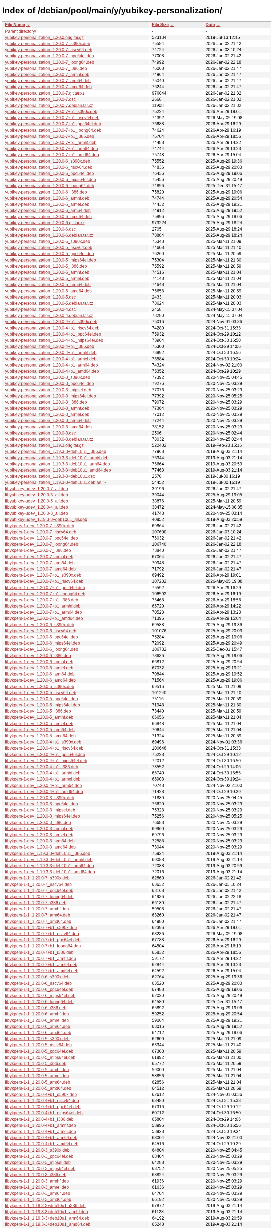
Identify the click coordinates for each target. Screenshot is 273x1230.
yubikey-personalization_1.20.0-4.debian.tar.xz (49, 315)
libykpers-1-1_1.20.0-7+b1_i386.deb (39, 952)
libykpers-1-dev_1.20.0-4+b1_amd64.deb (44, 791)
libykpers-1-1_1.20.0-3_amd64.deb (38, 1199)
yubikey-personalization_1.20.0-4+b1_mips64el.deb (54, 340)
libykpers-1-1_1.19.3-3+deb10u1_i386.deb (45, 1205)
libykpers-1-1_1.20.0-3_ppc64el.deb (39, 1156)
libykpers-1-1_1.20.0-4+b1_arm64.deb (41, 1137)
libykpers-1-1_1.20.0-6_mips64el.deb (40, 995)
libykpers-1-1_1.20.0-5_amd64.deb (38, 1088)
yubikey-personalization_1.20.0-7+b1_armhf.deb (51, 142)
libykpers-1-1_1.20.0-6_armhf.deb (37, 1014)
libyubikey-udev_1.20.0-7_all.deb (36, 489)
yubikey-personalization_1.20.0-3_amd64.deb (48, 427)
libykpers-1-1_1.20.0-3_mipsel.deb (38, 1162)
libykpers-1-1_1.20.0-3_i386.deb (35, 1174)
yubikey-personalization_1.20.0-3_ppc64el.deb (49, 383)
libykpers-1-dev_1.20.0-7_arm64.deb (40, 563)
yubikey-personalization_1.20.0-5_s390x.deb (47, 241)
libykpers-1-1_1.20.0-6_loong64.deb (39, 1001)
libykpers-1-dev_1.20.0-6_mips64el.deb (42, 643)
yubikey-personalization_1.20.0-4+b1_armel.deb (51, 359)
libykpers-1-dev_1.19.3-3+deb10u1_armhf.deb (49, 859)
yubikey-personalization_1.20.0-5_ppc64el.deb (49, 253)
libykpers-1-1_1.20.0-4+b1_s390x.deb (41, 1094)
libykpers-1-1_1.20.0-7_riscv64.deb (38, 884)
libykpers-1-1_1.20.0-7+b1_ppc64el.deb (43, 940)
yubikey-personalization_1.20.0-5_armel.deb (47, 278)
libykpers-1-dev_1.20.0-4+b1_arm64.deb (43, 785)
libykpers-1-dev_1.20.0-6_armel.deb (39, 668)
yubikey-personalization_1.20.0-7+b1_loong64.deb (53, 130)
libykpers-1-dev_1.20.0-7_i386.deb (38, 550)
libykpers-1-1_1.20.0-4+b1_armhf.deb (40, 1125)
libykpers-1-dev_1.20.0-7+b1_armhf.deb (43, 606)
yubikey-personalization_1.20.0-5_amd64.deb (48, 291)
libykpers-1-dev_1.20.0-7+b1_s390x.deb (43, 575)
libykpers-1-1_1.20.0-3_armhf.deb (37, 1181)
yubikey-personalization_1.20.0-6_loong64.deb (49, 185)
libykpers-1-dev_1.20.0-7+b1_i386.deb (41, 600)
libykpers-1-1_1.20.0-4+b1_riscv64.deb (42, 1100)
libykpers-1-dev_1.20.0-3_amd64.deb (40, 847)
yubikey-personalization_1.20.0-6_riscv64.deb (48, 167)
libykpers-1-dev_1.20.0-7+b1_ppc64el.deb (45, 587)
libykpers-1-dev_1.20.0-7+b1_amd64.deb (44, 618)
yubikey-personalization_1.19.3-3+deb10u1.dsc (50, 476)
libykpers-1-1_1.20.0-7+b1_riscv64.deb (42, 933)
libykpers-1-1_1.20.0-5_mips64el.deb (40, 1057)
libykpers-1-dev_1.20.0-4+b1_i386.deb (41, 767)
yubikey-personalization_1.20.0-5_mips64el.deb (50, 260)
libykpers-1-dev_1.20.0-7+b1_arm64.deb (43, 612)
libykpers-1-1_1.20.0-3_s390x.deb (37, 1150)
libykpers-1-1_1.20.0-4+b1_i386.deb (39, 1119)
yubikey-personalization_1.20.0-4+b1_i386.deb (49, 346)
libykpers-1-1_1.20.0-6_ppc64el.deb (39, 989)
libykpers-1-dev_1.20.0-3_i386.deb (38, 822)
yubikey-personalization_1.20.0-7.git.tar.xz (45, 93)
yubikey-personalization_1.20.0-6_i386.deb (46, 192)
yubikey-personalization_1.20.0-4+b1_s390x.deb (51, 321)
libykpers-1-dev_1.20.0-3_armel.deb (39, 835)
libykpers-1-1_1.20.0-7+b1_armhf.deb (40, 958)
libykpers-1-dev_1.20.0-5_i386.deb (38, 711)
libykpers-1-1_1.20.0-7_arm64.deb (37, 915)
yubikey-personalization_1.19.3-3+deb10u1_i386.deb (55, 451)
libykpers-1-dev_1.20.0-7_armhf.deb (39, 556)
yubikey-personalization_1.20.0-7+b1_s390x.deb (51, 111)
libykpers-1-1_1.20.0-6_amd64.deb (38, 1032)
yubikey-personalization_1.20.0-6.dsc (40, 229)
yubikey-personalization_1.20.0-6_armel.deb (47, 204)
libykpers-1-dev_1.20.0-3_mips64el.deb (42, 816)
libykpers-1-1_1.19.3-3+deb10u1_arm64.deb (47, 1218)
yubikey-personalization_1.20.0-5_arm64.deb (48, 284)
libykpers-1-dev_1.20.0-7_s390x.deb (39, 526)
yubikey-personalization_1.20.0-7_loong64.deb (49, 62)
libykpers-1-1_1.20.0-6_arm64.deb (37, 1026)
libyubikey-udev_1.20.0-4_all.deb (36, 507)
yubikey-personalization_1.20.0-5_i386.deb (46, 266)
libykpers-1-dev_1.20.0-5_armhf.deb (39, 717)
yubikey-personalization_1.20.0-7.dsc (40, 99)
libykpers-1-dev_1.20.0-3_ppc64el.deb (41, 804)
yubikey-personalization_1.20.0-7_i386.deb (46, 68)
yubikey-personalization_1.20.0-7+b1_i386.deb (49, 136)
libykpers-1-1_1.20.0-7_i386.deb (35, 903)
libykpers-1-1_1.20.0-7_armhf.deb (37, 909)
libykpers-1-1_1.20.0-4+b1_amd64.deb (41, 1143)
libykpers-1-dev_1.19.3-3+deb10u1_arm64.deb (49, 865)
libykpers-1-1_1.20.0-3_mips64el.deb (40, 1168)
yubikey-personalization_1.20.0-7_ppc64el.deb (49, 56)
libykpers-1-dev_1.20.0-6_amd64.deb (40, 680)
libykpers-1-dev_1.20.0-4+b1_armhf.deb (43, 773)
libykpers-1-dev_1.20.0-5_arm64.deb (40, 729)
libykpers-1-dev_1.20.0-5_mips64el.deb (42, 705)
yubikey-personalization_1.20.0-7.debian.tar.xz (49, 105)
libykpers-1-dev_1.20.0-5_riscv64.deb (40, 692)
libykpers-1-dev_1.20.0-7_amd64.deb (40, 569)
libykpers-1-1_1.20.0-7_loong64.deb (39, 896)
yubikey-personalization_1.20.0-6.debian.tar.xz (49, 235)
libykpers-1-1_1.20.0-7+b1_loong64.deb (43, 946)
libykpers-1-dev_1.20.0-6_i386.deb (38, 655)
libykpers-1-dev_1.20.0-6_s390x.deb (39, 624)
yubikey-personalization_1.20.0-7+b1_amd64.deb (52, 154)
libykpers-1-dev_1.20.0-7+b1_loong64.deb (45, 594)
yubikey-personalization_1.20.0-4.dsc (40, 309)
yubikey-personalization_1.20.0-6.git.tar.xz (45, 222)
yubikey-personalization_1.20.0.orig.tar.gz (44, 37)
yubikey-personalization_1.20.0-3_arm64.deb (48, 420)
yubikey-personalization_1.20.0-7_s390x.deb (47, 43)
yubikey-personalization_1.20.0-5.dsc (40, 297)
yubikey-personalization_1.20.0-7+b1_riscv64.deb (52, 117)
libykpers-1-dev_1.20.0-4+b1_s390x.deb (43, 742)
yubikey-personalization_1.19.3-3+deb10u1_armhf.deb (57, 458)
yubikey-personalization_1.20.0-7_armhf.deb (47, 74)
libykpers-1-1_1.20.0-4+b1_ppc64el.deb (43, 1106)
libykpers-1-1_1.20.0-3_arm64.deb (37, 1193)
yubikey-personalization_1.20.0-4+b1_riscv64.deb (52, 328)
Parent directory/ (20, 31)
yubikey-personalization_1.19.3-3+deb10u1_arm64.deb (57, 464)
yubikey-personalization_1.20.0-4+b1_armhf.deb (51, 352)
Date (210, 24)
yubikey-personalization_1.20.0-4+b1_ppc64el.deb (53, 334)
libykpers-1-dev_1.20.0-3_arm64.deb (40, 841)
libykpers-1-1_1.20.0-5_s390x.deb (37, 1038)
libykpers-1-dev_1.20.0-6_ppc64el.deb (41, 637)
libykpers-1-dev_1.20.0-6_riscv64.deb (40, 631)
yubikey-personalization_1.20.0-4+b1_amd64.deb (52, 371)
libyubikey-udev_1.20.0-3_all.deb (36, 513)
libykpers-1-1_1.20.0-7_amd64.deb (38, 921)
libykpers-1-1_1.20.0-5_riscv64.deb (38, 1045)
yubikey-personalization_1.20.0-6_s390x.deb (47, 161)
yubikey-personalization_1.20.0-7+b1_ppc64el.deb (53, 124)
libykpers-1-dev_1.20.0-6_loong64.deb (41, 649)
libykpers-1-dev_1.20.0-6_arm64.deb (40, 674)
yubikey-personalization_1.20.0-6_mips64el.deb (50, 179)
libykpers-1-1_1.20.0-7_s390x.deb (37, 878)
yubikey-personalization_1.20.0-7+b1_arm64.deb (51, 148)
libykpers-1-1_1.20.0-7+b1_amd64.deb (41, 970)
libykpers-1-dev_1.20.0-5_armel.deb (39, 723)
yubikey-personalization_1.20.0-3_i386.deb (46, 402)
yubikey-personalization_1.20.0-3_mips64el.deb (50, 396)
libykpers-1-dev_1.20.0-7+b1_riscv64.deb (44, 581)
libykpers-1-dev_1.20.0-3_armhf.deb (39, 828)
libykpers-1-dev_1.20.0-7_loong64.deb (41, 544)
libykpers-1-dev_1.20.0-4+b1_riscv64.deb (44, 748)
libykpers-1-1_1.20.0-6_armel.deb (37, 1020)
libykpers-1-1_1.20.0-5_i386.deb (35, 1063)
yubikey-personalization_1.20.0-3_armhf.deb (47, 408)
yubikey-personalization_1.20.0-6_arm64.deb (48, 210)
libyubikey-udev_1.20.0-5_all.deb (36, 501)
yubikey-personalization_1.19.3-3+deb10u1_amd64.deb (58, 470)
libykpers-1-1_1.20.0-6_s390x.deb (37, 977)
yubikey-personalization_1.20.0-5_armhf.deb (47, 272)
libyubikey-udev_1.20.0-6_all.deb (36, 495)
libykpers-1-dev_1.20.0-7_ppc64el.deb (41, 538)
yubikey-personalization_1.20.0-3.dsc (40, 433)
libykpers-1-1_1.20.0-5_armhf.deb (37, 1069)
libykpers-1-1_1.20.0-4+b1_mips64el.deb (44, 1113)
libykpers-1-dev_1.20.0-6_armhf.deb (39, 662)
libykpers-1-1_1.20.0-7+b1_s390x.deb (41, 927)
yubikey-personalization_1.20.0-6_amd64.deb (48, 216)
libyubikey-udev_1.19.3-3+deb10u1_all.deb (46, 519)
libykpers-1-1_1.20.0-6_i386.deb (35, 1008)
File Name (15, 24)
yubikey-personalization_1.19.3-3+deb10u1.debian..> (55, 482)
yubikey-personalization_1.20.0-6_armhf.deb (47, 198)
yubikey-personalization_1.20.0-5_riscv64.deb (48, 247)
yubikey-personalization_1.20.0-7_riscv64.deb (48, 49)
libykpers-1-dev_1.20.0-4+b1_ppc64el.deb (45, 754)
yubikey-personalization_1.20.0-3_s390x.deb (47, 377)
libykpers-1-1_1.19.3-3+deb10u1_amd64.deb (47, 1224)
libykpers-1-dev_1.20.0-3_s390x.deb (39, 797)
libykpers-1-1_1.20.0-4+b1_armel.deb (40, 1131)
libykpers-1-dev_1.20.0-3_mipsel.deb (40, 810)
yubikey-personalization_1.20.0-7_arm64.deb (48, 80)
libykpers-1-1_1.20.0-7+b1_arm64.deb (41, 964)
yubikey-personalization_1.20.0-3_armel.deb (47, 414)
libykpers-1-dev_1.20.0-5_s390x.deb (39, 686)
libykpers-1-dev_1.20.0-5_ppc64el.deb (41, 699)
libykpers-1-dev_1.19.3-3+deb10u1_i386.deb (47, 853)
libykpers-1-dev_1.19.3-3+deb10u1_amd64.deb (50, 872)
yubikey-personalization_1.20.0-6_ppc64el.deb (49, 173)
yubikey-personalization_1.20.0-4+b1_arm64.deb (51, 365)
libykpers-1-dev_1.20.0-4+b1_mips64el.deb (46, 760)
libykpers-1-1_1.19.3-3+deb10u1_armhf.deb (46, 1211)
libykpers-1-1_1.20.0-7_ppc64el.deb (39, 890)
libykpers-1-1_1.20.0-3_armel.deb (37, 1187)
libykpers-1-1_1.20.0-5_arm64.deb (37, 1082)
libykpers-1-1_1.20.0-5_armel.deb (37, 1076)
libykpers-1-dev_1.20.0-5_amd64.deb (40, 736)
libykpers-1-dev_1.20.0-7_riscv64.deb (40, 532)
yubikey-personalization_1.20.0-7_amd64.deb (48, 87)
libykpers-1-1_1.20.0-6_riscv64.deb (38, 983)
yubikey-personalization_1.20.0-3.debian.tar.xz (49, 439)
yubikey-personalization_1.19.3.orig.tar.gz (44, 445)
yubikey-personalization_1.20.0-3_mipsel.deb (48, 390)
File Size (160, 24)
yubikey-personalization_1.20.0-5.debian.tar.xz (49, 303)
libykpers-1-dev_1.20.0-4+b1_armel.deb (43, 779)
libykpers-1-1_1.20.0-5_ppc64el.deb (39, 1051)
